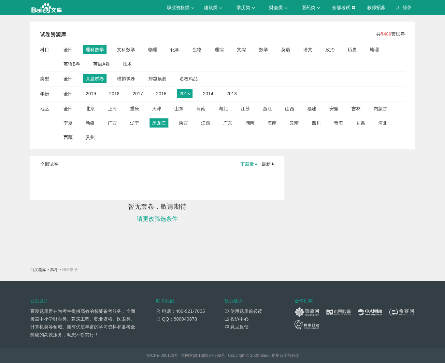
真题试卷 (95, 78)
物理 (152, 49)
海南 (272, 123)
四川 (316, 123)
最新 (266, 164)
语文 (307, 49)
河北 (382, 123)
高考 (54, 269)
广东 (227, 123)
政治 (330, 49)
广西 (112, 123)
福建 (311, 108)
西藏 (68, 137)
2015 (184, 93)
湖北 (223, 108)
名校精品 (188, 78)
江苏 (245, 108)
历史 (352, 49)
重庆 (134, 108)
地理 (374, 49)
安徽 (333, 108)
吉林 (356, 108)
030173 (167, 355)
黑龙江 (159, 123)
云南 (294, 123)
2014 (208, 93)
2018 (114, 93)
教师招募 (376, 7)
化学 (174, 49)
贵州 (90, 137)
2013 (231, 93)
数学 (263, 49)
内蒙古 (380, 108)
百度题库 (38, 269)
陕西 (183, 123)
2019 (91, 93)
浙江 (267, 108)
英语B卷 (72, 64)
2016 (161, 93)
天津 (156, 108)
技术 (127, 64)
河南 (201, 108)
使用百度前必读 (285, 355)
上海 (112, 108)
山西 (289, 108)
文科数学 (126, 49)
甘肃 (360, 123)
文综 (241, 49)
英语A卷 (101, 64)
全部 (68, 49)
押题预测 (157, 78)
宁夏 (68, 123)
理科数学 (95, 49)
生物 (197, 49)
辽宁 (134, 123)
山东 (178, 108)
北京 (90, 108)
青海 (338, 123)
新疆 (90, 123)
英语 (285, 49)
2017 (138, 93)
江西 (205, 123)
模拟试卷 (126, 78)
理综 (219, 49)
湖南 (249, 123)
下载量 (247, 164)
